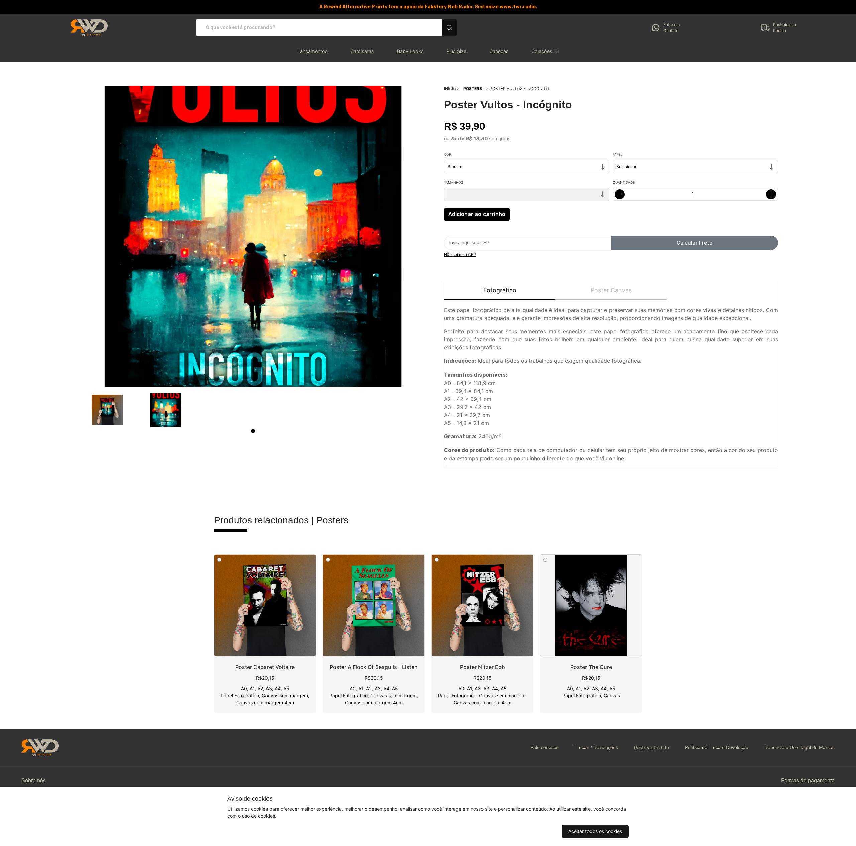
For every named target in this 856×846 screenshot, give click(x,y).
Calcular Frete (694, 243)
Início (450, 88)
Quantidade (624, 182)
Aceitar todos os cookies (595, 831)
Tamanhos (453, 182)
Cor (447, 154)
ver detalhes (265, 605)
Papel (618, 154)
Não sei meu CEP (460, 254)
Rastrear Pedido (651, 747)
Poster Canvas (611, 290)
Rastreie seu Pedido (784, 27)
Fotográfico (499, 290)
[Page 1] (253, 431)
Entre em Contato (671, 27)
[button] (545, 51)
